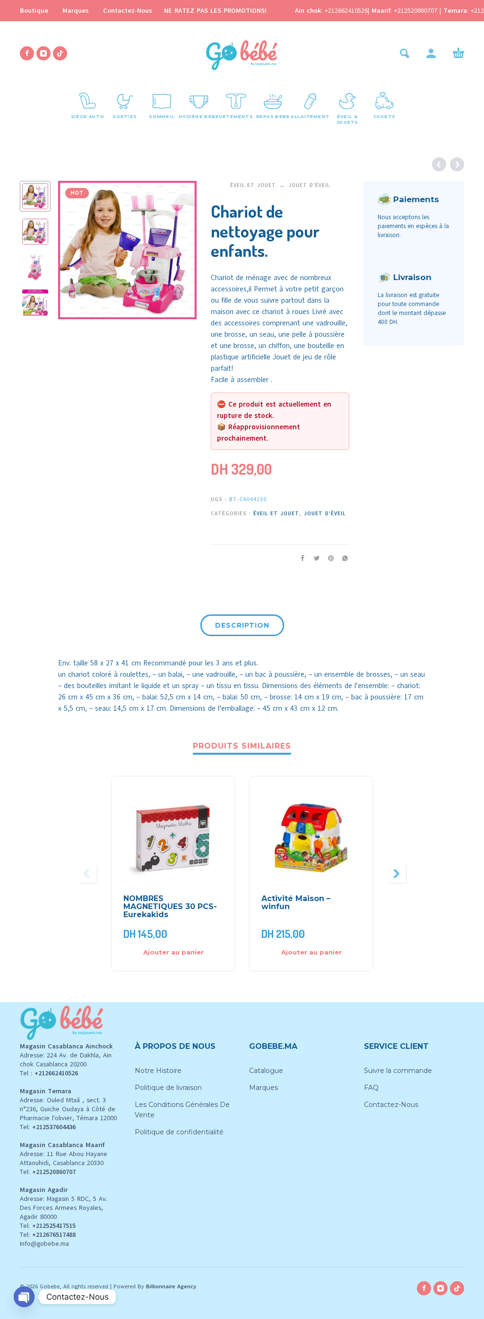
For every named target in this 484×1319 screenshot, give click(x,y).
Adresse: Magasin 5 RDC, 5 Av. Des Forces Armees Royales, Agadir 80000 (63, 1207)
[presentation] (73, 250)
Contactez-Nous (127, 10)
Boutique (34, 10)
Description (242, 625)
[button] (404, 53)
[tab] (242, 627)
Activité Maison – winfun (295, 902)
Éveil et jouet (253, 185)
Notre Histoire (158, 1070)
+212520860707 (417, 10)
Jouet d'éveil (309, 185)
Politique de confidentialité (179, 1132)
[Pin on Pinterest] (328, 558)
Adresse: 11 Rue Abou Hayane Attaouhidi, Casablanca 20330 (63, 1158)
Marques (75, 10)
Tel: (48, 1127)
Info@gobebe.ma (44, 1243)
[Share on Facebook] (300, 558)
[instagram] (43, 53)
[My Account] (431, 53)
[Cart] (458, 53)
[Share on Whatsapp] (342, 558)
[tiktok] (60, 53)
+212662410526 (346, 10)
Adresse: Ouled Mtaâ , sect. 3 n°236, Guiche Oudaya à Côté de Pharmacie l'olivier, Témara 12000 (68, 1109)
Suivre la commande (398, 1070)
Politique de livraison (168, 1087)
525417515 (61, 1225)
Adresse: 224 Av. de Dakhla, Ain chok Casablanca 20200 (66, 1060)
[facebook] (27, 53)
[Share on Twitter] (314, 558)
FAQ (371, 1087)
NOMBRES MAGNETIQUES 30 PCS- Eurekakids (170, 906)
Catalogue (266, 1070)
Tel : (49, 1073)
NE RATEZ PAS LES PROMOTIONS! (215, 10)
